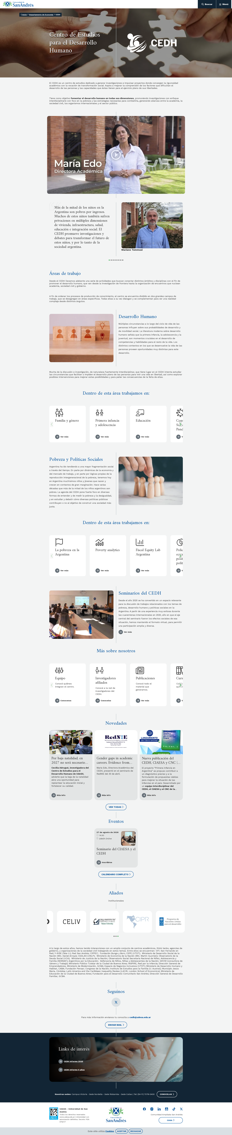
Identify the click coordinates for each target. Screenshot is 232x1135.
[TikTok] (173, 1109)
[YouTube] (166, 1109)
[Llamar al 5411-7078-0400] (53, 1113)
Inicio (24, 15)
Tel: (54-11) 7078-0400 (144, 1094)
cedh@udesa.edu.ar (140, 1017)
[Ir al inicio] (18, 4)
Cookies (109, 1131)
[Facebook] (144, 1109)
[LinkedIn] (159, 1109)
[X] (116, 1002)
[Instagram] (151, 1109)
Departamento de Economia (41, 15)
